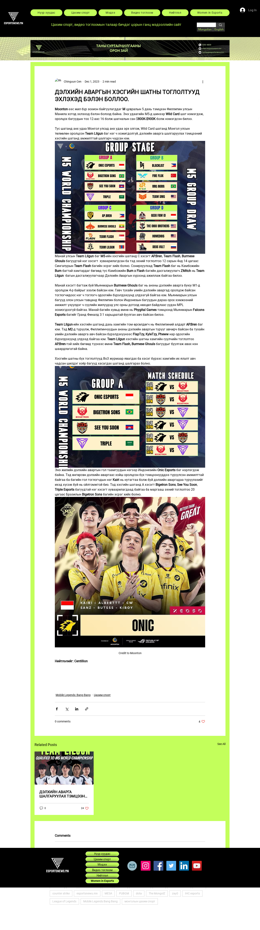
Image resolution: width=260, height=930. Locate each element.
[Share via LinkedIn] (77, 709)
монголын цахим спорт (140, 901)
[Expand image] (130, 417)
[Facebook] (158, 866)
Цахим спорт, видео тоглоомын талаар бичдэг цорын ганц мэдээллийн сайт (116, 24)
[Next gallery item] (200, 417)
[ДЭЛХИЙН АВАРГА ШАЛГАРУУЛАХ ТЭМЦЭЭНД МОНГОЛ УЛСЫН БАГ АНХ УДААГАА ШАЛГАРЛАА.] (64, 768)
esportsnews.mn (87, 893)
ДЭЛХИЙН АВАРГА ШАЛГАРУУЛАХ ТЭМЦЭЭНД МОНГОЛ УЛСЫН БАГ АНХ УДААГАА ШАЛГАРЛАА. (63, 794)
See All (221, 744)
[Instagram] (146, 866)
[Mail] (132, 866)
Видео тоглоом (102, 870)
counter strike (61, 893)
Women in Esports (102, 880)
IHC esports (192, 893)
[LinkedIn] (184, 866)
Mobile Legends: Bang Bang (73, 695)
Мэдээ (102, 864)
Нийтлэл (102, 875)
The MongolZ (157, 893)
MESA (108, 893)
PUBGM (124, 893)
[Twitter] (171, 866)
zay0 (175, 893)
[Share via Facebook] (57, 709)
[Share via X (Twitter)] (67, 709)
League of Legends (64, 901)
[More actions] (202, 81)
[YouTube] (197, 866)
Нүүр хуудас (102, 853)
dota (139, 893)
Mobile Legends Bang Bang (100, 901)
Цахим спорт (102, 695)
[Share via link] (87, 709)
